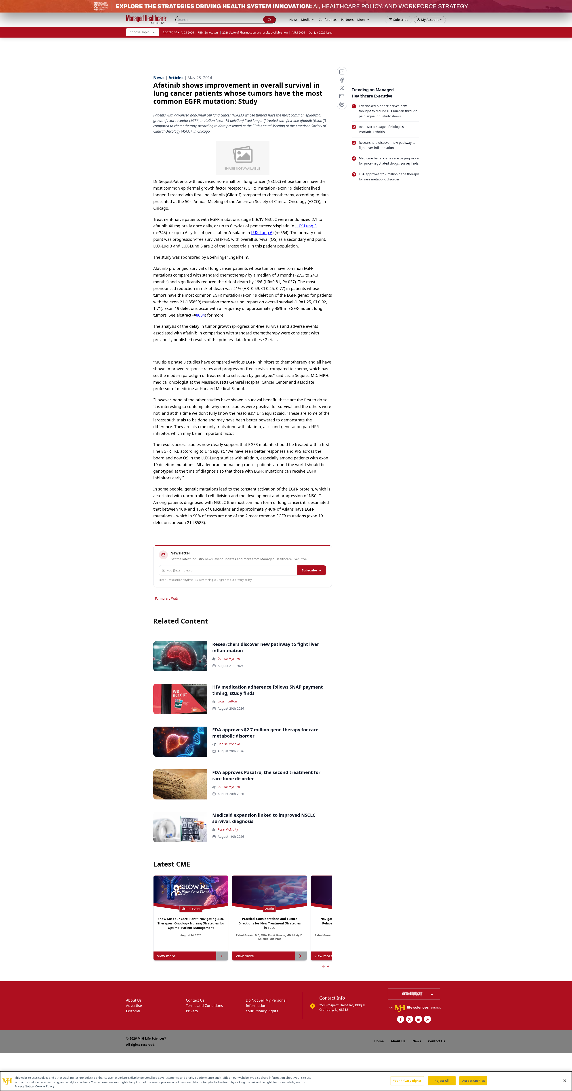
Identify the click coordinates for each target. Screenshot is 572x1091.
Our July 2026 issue (320, 32)
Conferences (328, 19)
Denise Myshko (228, 658)
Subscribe (309, 570)
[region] (286, 1081)
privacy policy (243, 580)
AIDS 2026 (187, 32)
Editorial (133, 1011)
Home (379, 1041)
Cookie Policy (44, 1086)
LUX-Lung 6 (261, 232)
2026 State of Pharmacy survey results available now (255, 32)
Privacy (192, 1011)
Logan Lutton (227, 701)
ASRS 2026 (298, 32)
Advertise (134, 1005)
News (293, 19)
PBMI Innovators (208, 32)
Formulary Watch (168, 598)
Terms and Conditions (204, 1005)
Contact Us (195, 1000)
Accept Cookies (473, 1080)
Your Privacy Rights (262, 1011)
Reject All (442, 1080)
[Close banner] (566, 6)
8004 (200, 315)
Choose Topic (139, 32)
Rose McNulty (227, 829)
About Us (134, 1000)
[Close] (565, 1080)
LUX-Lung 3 (306, 225)
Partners (347, 19)
